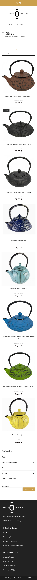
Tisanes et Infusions (10, 462)
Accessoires (16, 100)
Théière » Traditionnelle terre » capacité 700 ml (18, 96)
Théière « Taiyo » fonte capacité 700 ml (18, 144)
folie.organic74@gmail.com (11, 570)
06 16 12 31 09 (10, 566)
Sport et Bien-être (9, 479)
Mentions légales (8, 561)
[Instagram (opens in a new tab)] (20, 3)
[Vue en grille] (16, 49)
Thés (4, 457)
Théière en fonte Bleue (18, 240)
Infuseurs (16, 293)
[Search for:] (28, 25)
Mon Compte (7, 537)
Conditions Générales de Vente (13, 545)
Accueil (5, 532)
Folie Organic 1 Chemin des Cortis (14, 516)
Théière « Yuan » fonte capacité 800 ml (18, 192)
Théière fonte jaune (18, 435)
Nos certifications (8, 557)
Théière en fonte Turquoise (18, 288)
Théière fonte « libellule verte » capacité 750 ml (18, 387)
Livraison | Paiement (10, 541)
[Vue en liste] (20, 49)
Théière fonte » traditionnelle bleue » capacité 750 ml (18, 337)
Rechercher (5, 486)
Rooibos (5, 473)
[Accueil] (2, 36)
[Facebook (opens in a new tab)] (17, 3)
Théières (22, 36)
